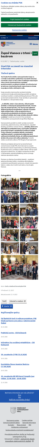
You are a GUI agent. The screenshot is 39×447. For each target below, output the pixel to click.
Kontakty (11, 425)
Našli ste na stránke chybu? (19, 399)
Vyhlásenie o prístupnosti (19, 427)
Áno (19, 395)
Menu (35, 44)
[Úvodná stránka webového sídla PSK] (8, 44)
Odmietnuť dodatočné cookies (19, 25)
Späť (35, 53)
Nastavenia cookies (19, 30)
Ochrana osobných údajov (11, 423)
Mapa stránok (21, 425)
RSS (30, 425)
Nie (19, 397)
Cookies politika (27, 420)
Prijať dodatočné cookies (19, 19)
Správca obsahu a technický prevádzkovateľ (20, 430)
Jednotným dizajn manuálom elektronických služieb (19, 440)
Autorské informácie (29, 423)
